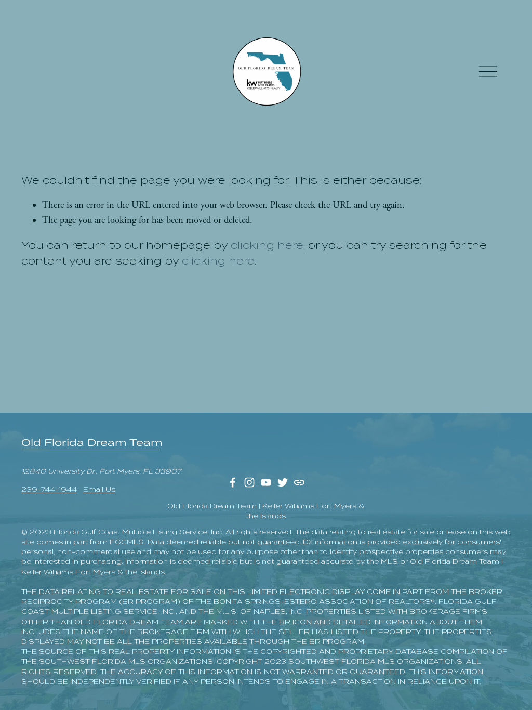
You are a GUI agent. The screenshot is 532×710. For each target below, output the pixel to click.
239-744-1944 (49, 489)
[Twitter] (282, 482)
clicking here (267, 245)
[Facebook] (233, 482)
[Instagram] (249, 482)
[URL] (299, 482)
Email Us (99, 489)
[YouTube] (266, 482)
